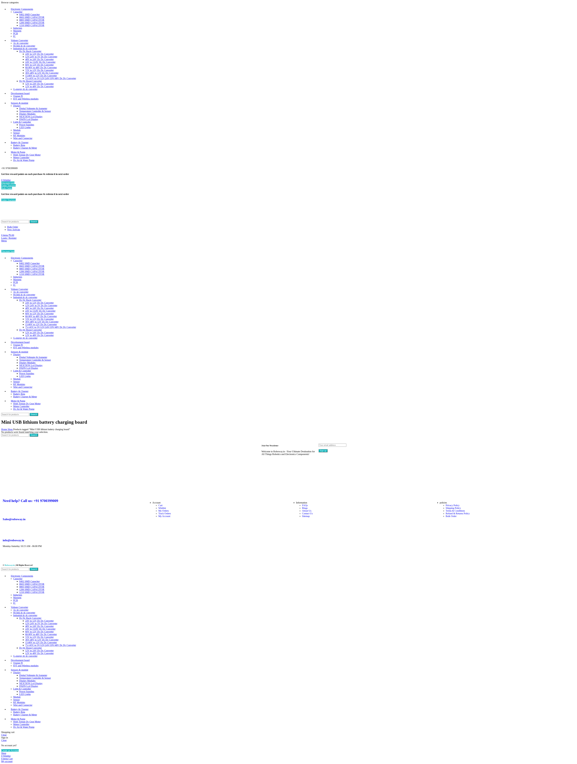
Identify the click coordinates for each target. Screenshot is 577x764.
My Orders (163, 510)
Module (17, 130)
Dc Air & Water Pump (23, 160)
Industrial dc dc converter (25, 48)
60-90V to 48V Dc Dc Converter (41, 67)
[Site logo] (17, 218)
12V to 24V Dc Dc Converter (39, 83)
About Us (306, 510)
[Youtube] (22, 557)
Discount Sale (7, 183)
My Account (164, 516)
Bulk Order (6, 188)
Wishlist (162, 508)
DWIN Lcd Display (28, 119)
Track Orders (164, 513)
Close (4, 735)
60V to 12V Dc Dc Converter (39, 65)
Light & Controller (22, 122)
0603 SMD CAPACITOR (31, 17)
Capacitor (17, 12)
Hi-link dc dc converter (24, 46)
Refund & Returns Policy (458, 513)
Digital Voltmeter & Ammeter (33, 108)
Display (17, 105)
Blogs (305, 508)
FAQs (305, 505)
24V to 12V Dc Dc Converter (39, 54)
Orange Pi (18, 96)
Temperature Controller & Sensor (35, 111)
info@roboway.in (13, 540)
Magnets (17, 31)
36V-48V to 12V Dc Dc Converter (41, 73)
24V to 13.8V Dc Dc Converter (40, 62)
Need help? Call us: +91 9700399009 (30, 501)
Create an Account (10, 750)
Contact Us (307, 513)
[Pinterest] (31, 557)
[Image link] (231, 494)
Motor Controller (21, 157)
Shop (10, 429)
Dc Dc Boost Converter (30, 81)
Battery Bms (19, 145)
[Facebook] (6, 557)
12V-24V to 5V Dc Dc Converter (41, 56)
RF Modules (19, 135)
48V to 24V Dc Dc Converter (39, 59)
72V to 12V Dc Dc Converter (39, 70)
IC (14, 36)
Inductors (17, 28)
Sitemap (306, 516)
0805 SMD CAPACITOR (31, 20)
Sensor (16, 133)
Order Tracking (8, 185)
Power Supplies (26, 124)
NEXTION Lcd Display (31, 116)
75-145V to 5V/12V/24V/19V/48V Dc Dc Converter (50, 78)
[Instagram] (14, 557)
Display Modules (27, 114)
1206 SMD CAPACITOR (31, 22)
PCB (15, 33)
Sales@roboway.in (14, 519)
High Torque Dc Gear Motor (27, 155)
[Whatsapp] (47, 557)
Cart (160, 505)
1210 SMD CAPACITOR (31, 25)
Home (4, 429)
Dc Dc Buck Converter (30, 51)
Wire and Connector (22, 138)
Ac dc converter (20, 43)
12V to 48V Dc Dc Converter (39, 86)
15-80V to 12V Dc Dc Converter (41, 75)
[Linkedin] (39, 557)
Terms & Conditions (455, 510)
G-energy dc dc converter (25, 89)
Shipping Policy (453, 508)
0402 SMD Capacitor (29, 14)
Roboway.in (10, 565)
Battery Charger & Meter (25, 148)
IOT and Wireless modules (25, 99)
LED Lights (25, 127)
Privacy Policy (452, 505)
